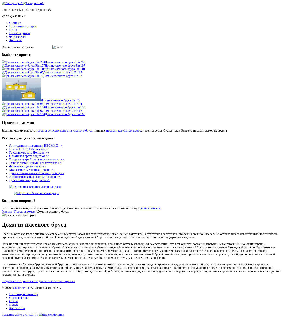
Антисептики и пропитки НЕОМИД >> (35, 145)
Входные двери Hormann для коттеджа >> (36, 159)
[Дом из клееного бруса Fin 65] (22, 72)
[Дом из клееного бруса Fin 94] (22, 103)
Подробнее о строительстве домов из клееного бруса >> (38, 281)
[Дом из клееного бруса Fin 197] (23, 65)
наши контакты (150, 208)
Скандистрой (22, 287)
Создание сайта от (20, 314)
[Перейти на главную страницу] (12, 3)
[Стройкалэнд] (33, 3)
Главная (7, 211)
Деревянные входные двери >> (29, 180)
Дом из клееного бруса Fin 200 (65, 62)
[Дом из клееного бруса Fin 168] (23, 114)
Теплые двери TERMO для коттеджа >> (35, 162)
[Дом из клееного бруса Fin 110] (23, 69)
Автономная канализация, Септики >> (34, 176)
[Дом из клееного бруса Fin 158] (23, 107)
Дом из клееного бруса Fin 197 (65, 65)
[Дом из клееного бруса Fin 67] (22, 110)
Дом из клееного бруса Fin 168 (65, 114)
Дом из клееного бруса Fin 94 (62, 103)
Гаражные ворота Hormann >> (29, 152)
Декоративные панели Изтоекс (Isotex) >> (36, 173)
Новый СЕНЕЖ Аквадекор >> (29, 149)
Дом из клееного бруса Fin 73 (62, 76)
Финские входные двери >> (27, 166)
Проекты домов (24, 211)
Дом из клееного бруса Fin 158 (65, 107)
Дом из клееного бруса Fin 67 (62, 110)
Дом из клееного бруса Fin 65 (62, 72)
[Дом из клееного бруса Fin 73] (22, 76)
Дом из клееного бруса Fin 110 (65, 69)
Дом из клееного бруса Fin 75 (60, 100)
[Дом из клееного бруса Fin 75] (21, 100)
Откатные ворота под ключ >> (29, 156)
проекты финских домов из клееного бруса (64, 130)
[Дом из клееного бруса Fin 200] (23, 62)
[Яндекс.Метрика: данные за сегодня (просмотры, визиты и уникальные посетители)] (51, 314)
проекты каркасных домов (123, 130)
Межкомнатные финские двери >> (32, 169)
